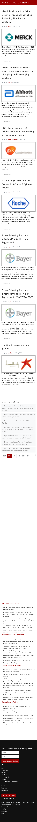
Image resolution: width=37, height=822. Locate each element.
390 (28, 456)
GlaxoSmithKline (12, 139)
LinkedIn (4, 811)
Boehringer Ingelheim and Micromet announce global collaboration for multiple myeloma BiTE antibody (18, 408)
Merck (9, 26)
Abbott (10, 82)
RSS (2, 813)
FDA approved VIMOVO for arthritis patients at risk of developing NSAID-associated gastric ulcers (18, 429)
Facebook (4, 807)
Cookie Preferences (7, 775)
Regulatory (4, 790)
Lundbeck (10, 353)
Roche (9, 192)
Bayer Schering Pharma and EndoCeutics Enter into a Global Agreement (18, 416)
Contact (4, 779)
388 (19, 456)
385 (4, 456)
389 (23, 456)
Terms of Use (5, 777)
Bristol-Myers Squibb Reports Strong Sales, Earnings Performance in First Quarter (17, 443)
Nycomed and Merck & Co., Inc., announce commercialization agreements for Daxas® (17, 437)
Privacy (3, 772)
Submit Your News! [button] (9, 795)
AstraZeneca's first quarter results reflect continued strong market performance (17, 449)
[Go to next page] (32, 455)
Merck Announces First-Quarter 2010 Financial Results (18, 422)
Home (3, 768)
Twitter (3, 809)
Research (4, 788)
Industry (4, 786)
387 (14, 456)
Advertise (4, 770)
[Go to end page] (34, 455)
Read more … (7, 61)
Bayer (9, 247)
